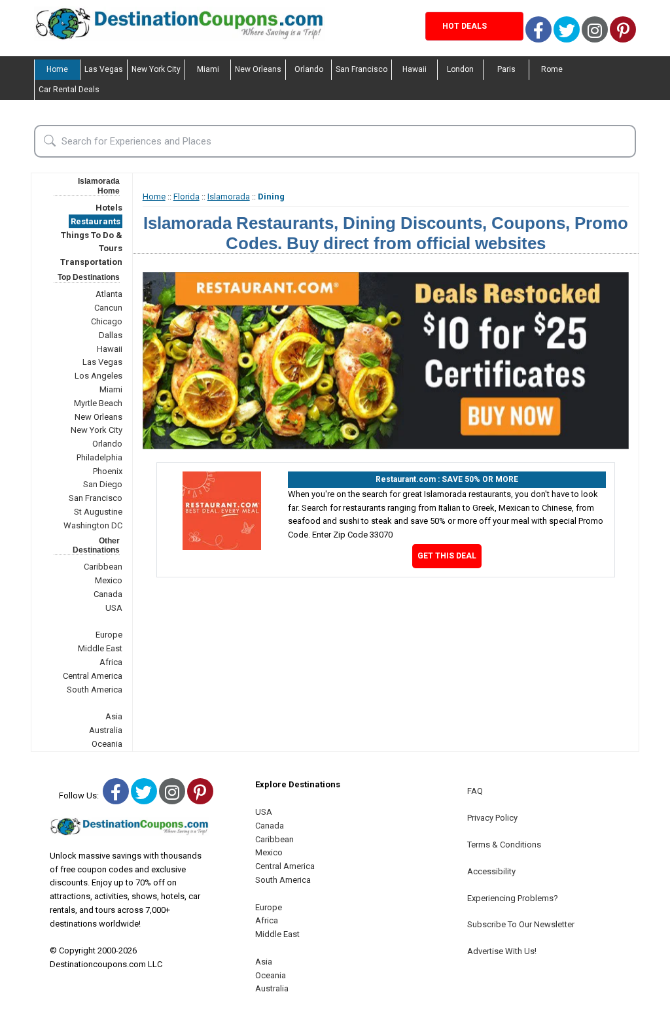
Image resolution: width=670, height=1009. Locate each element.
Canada (108, 594)
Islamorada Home (99, 186)
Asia (113, 716)
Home (57, 69)
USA (113, 608)
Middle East (100, 648)
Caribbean (103, 567)
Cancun (108, 308)
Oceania (107, 744)
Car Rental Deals (69, 89)
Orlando (308, 69)
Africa (110, 662)
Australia (105, 730)
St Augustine (98, 512)
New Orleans (258, 69)
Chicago (106, 321)
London (460, 69)
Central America (92, 676)
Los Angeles (98, 376)
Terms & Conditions (504, 844)
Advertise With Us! (502, 951)
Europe (109, 635)
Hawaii (414, 69)
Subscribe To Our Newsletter (520, 924)
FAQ (475, 791)
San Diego (102, 484)
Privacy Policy (492, 818)
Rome (552, 69)
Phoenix (107, 471)
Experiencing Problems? (512, 898)
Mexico (108, 580)
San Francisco (361, 69)
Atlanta (109, 294)
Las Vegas (103, 69)
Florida (186, 196)
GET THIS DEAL (446, 555)
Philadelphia (99, 457)
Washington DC (92, 525)
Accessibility (491, 871)
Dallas (110, 335)
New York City (156, 69)
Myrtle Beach (98, 403)
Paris (506, 69)
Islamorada (228, 196)
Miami (208, 69)
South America (94, 689)
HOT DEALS (464, 26)
